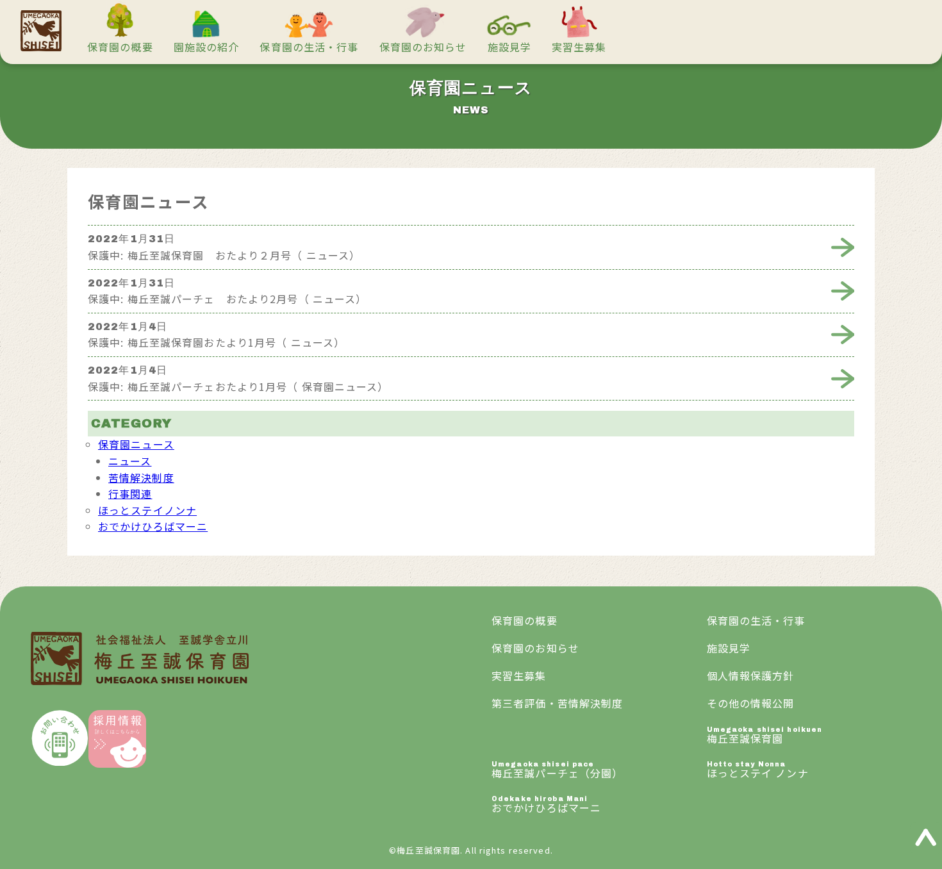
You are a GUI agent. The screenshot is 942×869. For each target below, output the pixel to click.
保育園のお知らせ (423, 46)
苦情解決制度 (141, 477)
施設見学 (509, 46)
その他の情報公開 (751, 703)
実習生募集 (579, 46)
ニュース (129, 460)
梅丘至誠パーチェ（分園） (557, 771)
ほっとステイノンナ (147, 510)
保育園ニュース (136, 444)
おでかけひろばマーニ (153, 526)
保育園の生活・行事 (309, 46)
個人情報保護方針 (751, 675)
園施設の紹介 (207, 46)
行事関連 (130, 493)
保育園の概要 (120, 46)
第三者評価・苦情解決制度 (557, 703)
